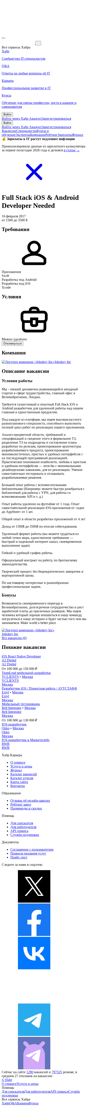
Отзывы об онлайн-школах (30, 800)
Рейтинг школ (20, 804)
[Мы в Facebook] (34, 935)
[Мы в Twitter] (34, 901)
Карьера (23, 1103)
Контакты (17, 786)
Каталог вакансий (23, 774)
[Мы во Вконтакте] (34, 968)
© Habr (7, 1080)
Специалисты (26, 131)
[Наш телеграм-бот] (34, 1068)
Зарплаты (65, 135)
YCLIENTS (10, 677)
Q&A (13, 1103)
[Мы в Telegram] (34, 1035)
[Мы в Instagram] (34, 1001)
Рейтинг (51, 135)
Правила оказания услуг (28, 853)
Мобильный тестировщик (21, 704)
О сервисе (17, 762)
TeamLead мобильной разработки (26, 673)
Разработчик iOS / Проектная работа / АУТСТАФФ (39, 688)
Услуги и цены (21, 766)
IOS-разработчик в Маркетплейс (26, 740)
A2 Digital (9, 660)
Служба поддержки (24, 835)
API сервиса (19, 831)
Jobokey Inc (62, 362)
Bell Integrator (11, 708)
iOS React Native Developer (21, 656)
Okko (6, 728)
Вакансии (9, 131)
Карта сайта (19, 782)
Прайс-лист (18, 857)
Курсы (33, 1103)
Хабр (5, 1103)
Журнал (77, 135)
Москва (27, 677)
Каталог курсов (21, 778)
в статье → (72, 150)
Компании (37, 135)
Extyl (5, 692)
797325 (57, 1072)
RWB (6, 744)
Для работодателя (23, 827)
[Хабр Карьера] (18, 43)
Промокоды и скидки (26, 808)
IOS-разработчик (14, 724)
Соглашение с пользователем (31, 849)
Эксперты (22, 135)
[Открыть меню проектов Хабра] (3, 38)
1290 (29, 1072)
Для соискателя (21, 823)
